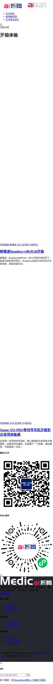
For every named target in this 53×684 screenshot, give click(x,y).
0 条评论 (33, 244)
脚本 (27, 680)
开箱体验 (4, 244)
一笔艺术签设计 (13, 643)
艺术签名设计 (12, 19)
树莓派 (13, 244)
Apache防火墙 (12, 625)
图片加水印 (11, 637)
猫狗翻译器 (11, 16)
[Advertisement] (26, 68)
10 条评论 (27, 423)
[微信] (7, 593)
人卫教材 (34, 680)
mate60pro (20, 680)
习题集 (42, 680)
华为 (13, 680)
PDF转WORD (12, 640)
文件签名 (10, 13)
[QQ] (4, 593)
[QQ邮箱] (9, 593)
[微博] (1, 593)
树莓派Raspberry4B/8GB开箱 (22, 251)
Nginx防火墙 (12, 622)
